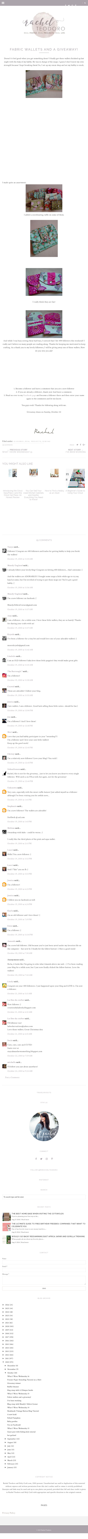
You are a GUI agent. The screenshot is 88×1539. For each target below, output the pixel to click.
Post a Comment (12, 1077)
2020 (7, 1326)
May (9, 1453)
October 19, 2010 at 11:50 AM (20, 680)
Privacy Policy (8, 1513)
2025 (7, 1308)
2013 (7, 1351)
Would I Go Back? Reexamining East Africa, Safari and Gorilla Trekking (48, 1236)
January (10, 1467)
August (10, 1442)
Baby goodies (12, 1421)
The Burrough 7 (15, 671)
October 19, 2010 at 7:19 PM (19, 919)
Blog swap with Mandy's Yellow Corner (22, 1404)
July (9, 1446)
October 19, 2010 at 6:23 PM (19, 889)
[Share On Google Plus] (84, 445)
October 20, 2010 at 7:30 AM (19, 953)
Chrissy (11, 754)
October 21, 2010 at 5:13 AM (19, 993)
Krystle (11, 634)
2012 (7, 1355)
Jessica (10, 701)
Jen (9, 717)
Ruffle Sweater (13, 1387)
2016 (7, 1341)
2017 (7, 1337)
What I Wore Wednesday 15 (18, 1393)
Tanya (10, 547)
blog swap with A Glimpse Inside (20, 1390)
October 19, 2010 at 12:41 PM (20, 747)
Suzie (9, 1040)
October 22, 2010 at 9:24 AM (20, 1071)
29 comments (7, 445)
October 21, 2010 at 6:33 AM (19, 1034)
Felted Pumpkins (14, 1418)
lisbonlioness (13, 769)
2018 (7, 1333)
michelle (11, 1062)
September (11, 1439)
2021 (7, 1323)
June (9, 1449)
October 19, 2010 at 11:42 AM (20, 649)
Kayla (10, 910)
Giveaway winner (14, 1383)
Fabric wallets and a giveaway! (19, 1397)
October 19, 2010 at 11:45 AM (20, 665)
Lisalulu (11, 656)
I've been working (14, 1400)
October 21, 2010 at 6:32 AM (19, 1012)
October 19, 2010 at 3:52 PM (19, 858)
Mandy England (15, 565)
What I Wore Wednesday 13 (18, 1428)
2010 (7, 1362)
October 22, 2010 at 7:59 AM (19, 1055)
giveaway (19, 441)
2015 (7, 1344)
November (11, 1369)
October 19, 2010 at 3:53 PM (19, 874)
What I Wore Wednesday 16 (18, 1376)
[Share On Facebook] (80, 445)
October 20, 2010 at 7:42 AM (19, 975)
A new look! (12, 1414)
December (11, 1365)
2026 (7, 1305)
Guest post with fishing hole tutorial (21, 1432)
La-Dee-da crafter (15, 1000)
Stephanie (12, 806)
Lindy (10, 981)
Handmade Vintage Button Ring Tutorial (23, 1411)
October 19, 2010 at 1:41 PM (19, 799)
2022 (7, 1319)
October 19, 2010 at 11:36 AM (20, 587)
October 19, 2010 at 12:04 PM (20, 710)
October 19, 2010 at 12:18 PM (20, 725)
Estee (9, 926)
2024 (7, 1312)
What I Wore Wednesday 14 (18, 1407)
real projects (33, 441)
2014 (7, 1348)
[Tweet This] (77, 445)
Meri (9, 732)
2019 (7, 1330)
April (9, 1457)
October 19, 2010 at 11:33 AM (20, 559)
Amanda (11, 941)
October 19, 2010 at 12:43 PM (20, 762)
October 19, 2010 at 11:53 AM (20, 695)
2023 (7, 1315)
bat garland (11, 1435)
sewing (47, 441)
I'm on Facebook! (14, 1425)
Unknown (12, 787)
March (10, 1460)
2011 (7, 1358)
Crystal (10, 686)
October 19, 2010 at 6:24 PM (19, 904)
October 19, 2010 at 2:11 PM (19, 843)
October (10, 1373)
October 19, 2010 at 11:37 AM (20, 609)
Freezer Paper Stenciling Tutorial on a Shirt (24, 1380)
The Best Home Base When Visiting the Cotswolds (38, 1214)
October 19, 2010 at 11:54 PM (20, 934)
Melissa (11, 828)
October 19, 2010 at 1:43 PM (19, 821)
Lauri (10, 850)
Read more (25, 1220)
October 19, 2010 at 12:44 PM (20, 781)
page (30, 395)
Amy (9, 615)
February (11, 1464)
